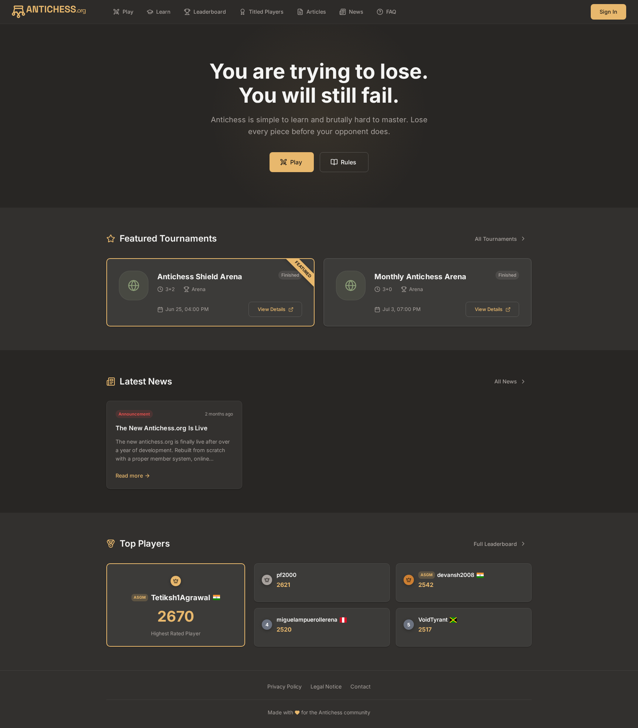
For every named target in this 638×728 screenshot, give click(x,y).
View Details (271, 309)
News (356, 11)
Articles (316, 11)
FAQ (391, 11)
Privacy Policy (284, 686)
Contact (360, 686)
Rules (348, 162)
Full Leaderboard (495, 544)
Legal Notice (326, 686)
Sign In (608, 11)
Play (128, 11)
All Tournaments (496, 239)
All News (505, 381)
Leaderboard (209, 11)
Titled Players (266, 11)
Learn (163, 11)
